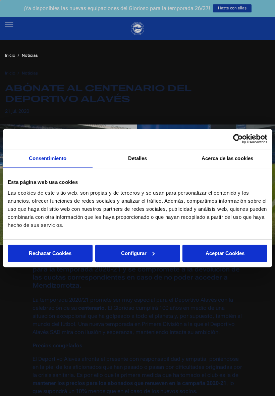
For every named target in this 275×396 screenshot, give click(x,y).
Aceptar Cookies (225, 253)
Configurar (134, 253)
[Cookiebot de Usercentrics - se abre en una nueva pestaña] (238, 139)
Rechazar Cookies (50, 253)
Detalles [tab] (137, 158)
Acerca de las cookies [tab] (227, 158)
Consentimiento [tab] (47, 158)
